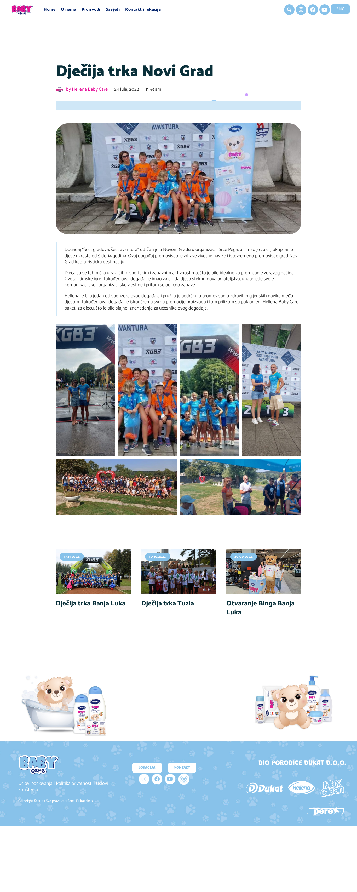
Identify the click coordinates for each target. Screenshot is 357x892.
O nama (68, 9)
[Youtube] (324, 9)
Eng (340, 9)
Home (49, 9)
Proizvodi (91, 9)
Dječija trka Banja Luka (90, 603)
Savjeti (113, 9)
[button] (289, 9)
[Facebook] (313, 9)
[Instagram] (301, 9)
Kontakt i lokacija (143, 9)
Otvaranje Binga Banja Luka (260, 608)
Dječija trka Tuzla (167, 603)
